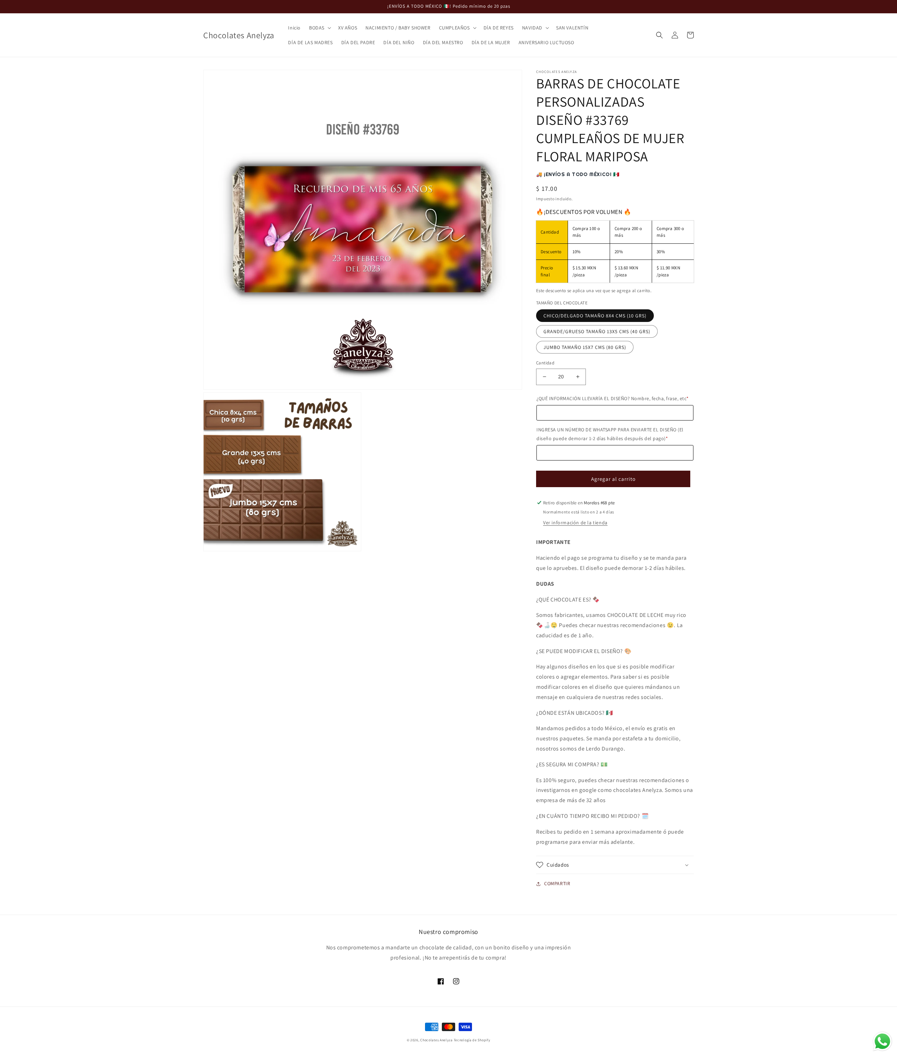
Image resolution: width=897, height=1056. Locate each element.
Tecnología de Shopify (472, 1040)
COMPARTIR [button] (557, 883)
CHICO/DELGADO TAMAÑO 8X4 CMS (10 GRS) (594, 315)
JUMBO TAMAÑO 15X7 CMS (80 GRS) (584, 347)
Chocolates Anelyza (436, 1040)
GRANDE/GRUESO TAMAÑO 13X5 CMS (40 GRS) (596, 331)
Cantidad (545, 363)
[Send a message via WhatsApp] (882, 1041)
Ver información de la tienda (575, 522)
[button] (319, 27)
